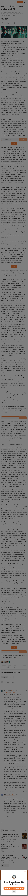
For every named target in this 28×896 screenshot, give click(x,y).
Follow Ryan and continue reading (14, 888)
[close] (25, 873)
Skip (14, 891)
